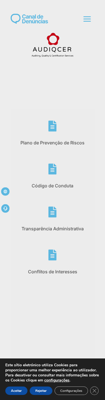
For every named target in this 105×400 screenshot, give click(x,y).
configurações (56, 380)
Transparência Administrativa (53, 228)
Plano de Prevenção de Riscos (52, 143)
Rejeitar (41, 390)
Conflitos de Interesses (52, 271)
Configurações (71, 390)
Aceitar (16, 390)
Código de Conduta (52, 185)
